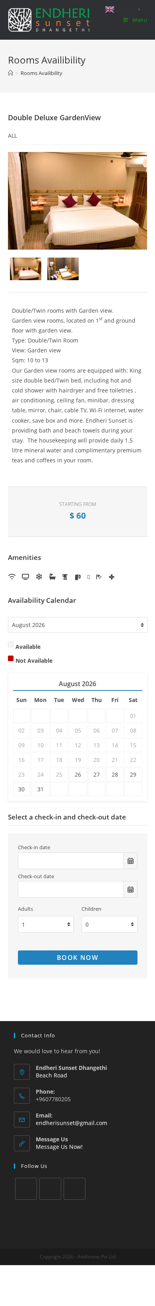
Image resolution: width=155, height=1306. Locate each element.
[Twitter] (26, 1189)
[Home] (10, 73)
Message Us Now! (59, 1146)
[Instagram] (74, 1189)
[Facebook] (50, 1189)
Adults (25, 909)
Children (91, 909)
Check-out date (36, 876)
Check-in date (34, 847)
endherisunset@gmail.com (71, 1123)
